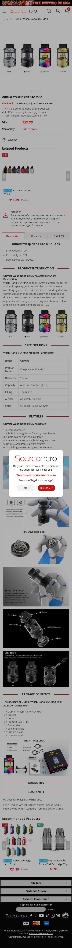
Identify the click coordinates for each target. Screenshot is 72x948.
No (25, 487)
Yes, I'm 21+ (46, 487)
